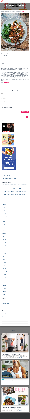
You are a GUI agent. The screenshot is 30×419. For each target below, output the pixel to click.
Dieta (4, 82)
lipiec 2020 (3, 276)
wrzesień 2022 (4, 245)
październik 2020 (4, 271)
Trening (3, 306)
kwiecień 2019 (4, 294)
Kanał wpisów (4, 313)
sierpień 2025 (4, 207)
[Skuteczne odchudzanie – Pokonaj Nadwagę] (2, 1)
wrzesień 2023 (4, 233)
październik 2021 (4, 259)
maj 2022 (3, 250)
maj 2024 (3, 224)
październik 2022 (4, 244)
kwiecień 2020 (4, 279)
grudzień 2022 (4, 242)
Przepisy (8, 82)
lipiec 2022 (3, 247)
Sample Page (15, 415)
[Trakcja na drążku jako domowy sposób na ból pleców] (15, 342)
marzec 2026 (4, 201)
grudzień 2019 (4, 285)
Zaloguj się (3, 312)
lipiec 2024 (3, 221)
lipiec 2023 (3, 236)
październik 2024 (4, 216)
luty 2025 (3, 212)
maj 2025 (3, 210)
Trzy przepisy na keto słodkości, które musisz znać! (11, 407)
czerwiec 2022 (4, 248)
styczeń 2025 (4, 213)
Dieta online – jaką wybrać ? (5, 195)
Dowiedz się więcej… (20, 357)
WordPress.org (4, 316)
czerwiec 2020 (4, 277)
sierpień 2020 (4, 274)
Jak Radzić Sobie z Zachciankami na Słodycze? (10, 380)
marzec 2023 (4, 239)
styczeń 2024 (4, 230)
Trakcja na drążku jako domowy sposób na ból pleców (9, 178)
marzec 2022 (4, 253)
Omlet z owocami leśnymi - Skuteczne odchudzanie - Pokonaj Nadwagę (11, 184)
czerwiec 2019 (4, 291)
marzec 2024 (4, 227)
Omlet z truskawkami (24, 184)
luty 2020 (3, 282)
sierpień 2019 (4, 288)
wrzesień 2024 (4, 218)
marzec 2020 (4, 280)
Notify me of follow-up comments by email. (7, 107)
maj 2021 (3, 265)
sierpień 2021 (4, 262)
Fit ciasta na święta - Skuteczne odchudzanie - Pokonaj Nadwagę (10, 188)
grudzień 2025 (4, 204)
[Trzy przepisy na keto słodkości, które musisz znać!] (15, 395)
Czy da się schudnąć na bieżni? (6, 175)
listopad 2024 (4, 215)
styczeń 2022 (4, 256)
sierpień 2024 (4, 219)
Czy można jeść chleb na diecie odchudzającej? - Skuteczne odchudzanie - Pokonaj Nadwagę (14, 191)
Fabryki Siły (22, 11)
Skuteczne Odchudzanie (5, 303)
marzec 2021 (4, 268)
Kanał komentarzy (4, 315)
